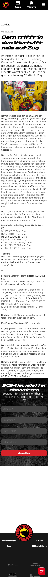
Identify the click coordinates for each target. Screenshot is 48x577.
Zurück (5, 25)
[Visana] (35, 565)
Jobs (9, 546)
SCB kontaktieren (39, 546)
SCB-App (39, 541)
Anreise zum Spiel (9, 541)
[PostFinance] (12, 565)
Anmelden (24, 453)
